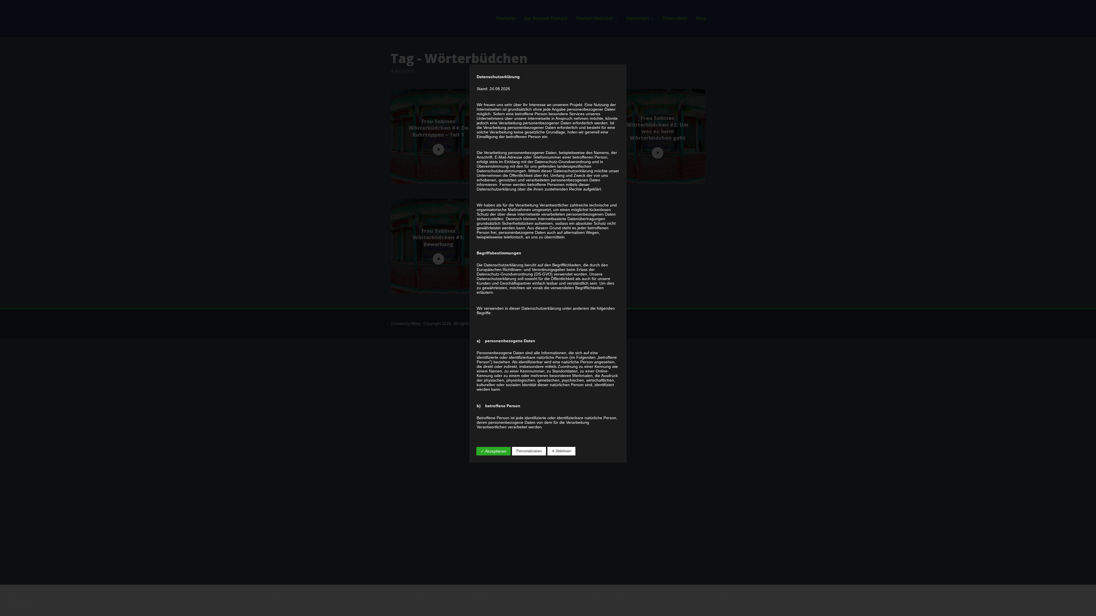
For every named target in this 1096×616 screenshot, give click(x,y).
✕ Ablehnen (561, 451)
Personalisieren (529, 451)
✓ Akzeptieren (493, 451)
